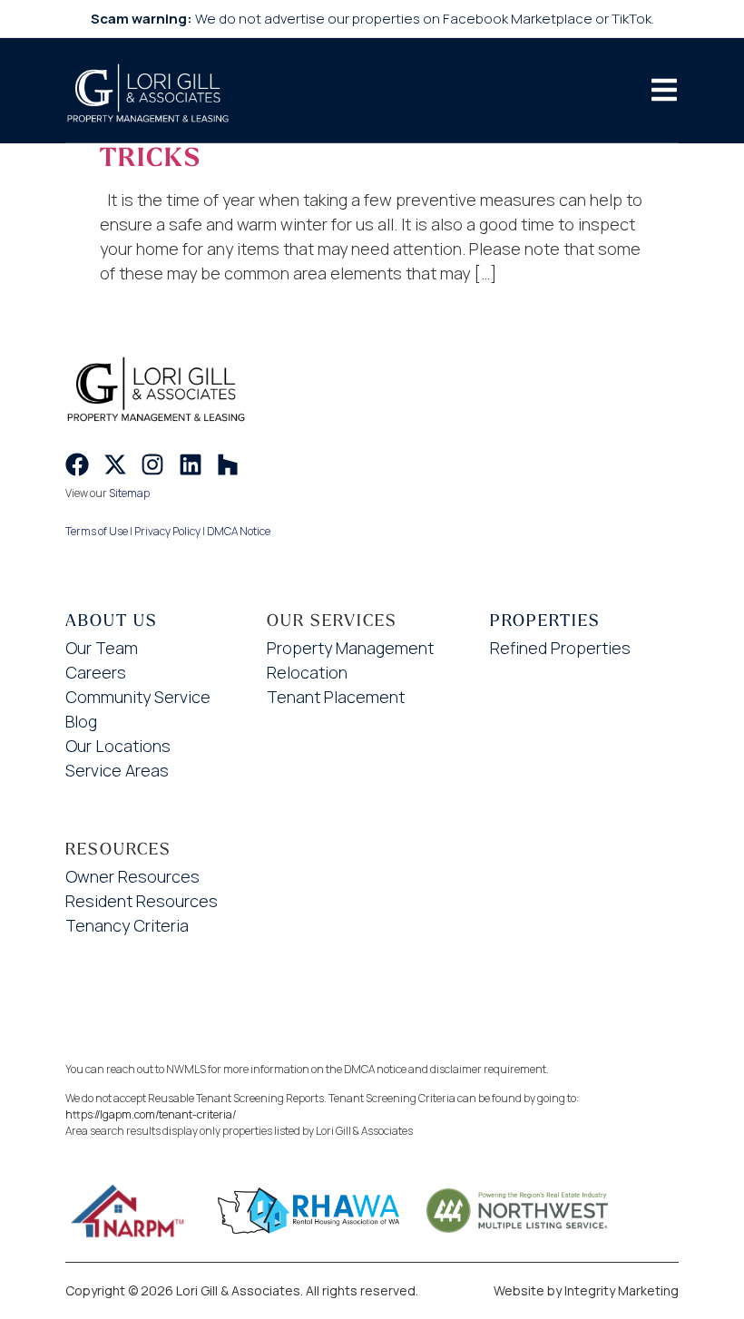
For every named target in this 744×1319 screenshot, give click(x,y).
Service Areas (117, 770)
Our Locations (118, 746)
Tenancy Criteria (127, 925)
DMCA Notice (238, 531)
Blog (81, 721)
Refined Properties (560, 648)
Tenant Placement (336, 697)
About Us (111, 620)
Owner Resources (132, 876)
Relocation (307, 672)
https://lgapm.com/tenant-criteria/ (150, 1114)
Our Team (101, 648)
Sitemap (129, 493)
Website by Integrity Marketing (586, 1290)
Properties (545, 620)
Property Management (350, 648)
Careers (95, 672)
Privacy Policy (167, 531)
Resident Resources (141, 901)
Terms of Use (96, 531)
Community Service (137, 697)
